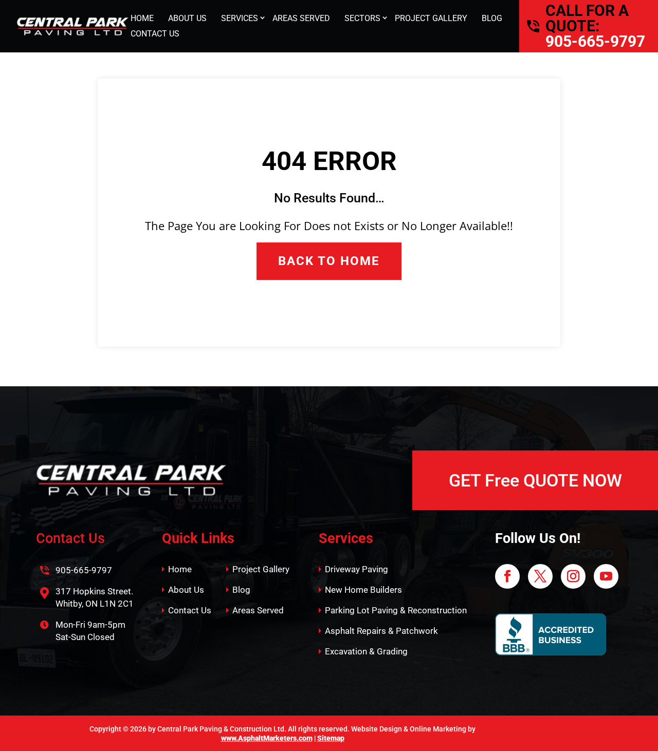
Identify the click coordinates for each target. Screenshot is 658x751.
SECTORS (362, 18)
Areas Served (258, 610)
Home (180, 569)
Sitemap (330, 738)
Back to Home (329, 261)
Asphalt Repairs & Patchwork (381, 631)
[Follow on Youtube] (606, 576)
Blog (241, 590)
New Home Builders (363, 590)
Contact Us (189, 610)
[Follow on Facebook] (507, 576)
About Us (186, 590)
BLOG (492, 18)
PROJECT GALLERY (431, 18)
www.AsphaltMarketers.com (267, 738)
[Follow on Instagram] (573, 576)
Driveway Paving (356, 569)
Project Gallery (260, 569)
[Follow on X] (540, 576)
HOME (142, 18)
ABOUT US (187, 18)
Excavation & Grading (366, 651)
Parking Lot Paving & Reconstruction (396, 610)
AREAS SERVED (301, 18)
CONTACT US (155, 34)
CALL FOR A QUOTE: (587, 18)
